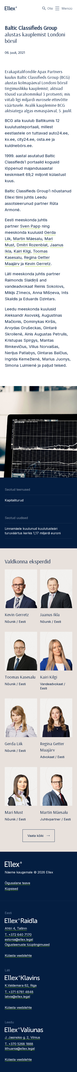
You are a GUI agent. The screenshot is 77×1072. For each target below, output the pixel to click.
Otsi (50, 8)
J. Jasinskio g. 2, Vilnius (22, 1037)
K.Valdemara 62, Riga (21, 985)
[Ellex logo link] (11, 8)
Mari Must (14, 812)
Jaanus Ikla (50, 614)
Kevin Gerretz (38, 263)
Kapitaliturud (14, 500)
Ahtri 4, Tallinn (16, 928)
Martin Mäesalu (27, 238)
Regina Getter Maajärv (52, 747)
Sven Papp (30, 226)
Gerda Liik (14, 743)
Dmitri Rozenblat (32, 245)
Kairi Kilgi (22, 251)
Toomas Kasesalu (20, 677)
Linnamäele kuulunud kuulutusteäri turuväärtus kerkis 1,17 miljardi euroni (33, 531)
